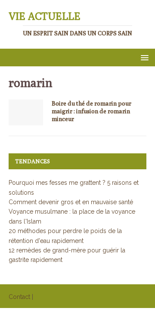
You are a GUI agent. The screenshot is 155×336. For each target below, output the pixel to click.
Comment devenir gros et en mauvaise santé (71, 202)
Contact (19, 296)
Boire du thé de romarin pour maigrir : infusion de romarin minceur (91, 111)
